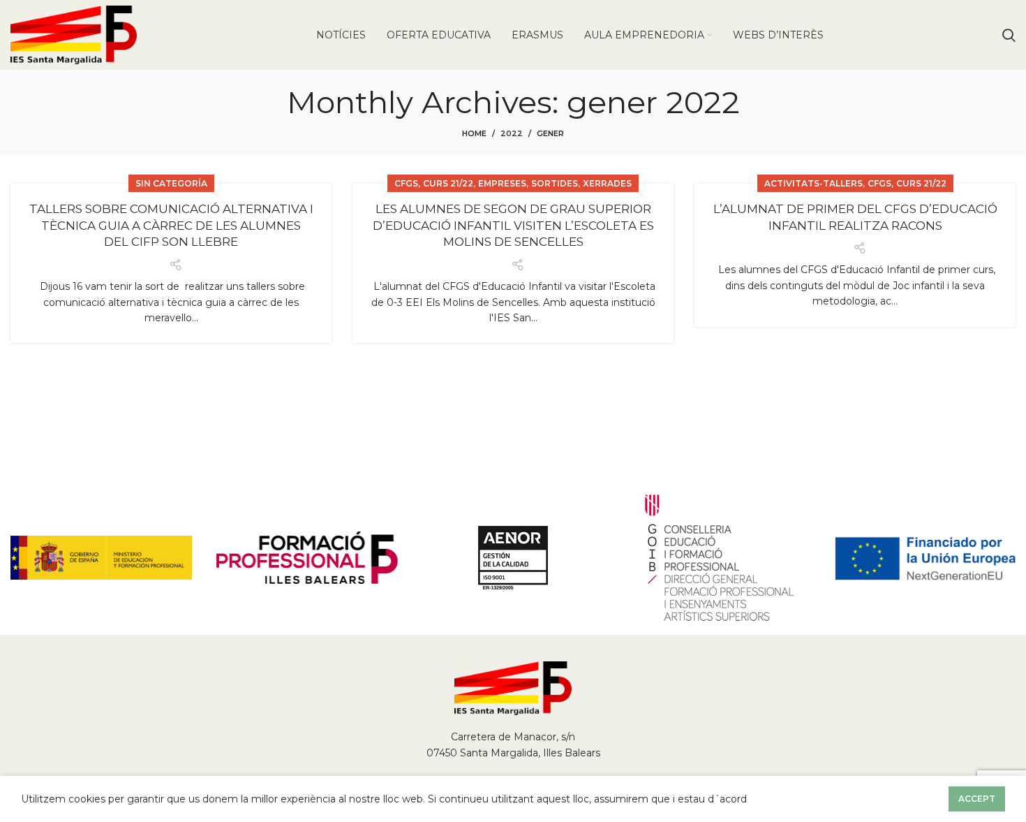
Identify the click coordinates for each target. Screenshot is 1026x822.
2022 (511, 133)
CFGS (406, 183)
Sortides (554, 183)
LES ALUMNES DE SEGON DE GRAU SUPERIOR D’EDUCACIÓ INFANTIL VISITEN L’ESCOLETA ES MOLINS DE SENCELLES (513, 225)
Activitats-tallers (813, 183)
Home (474, 133)
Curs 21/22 (448, 183)
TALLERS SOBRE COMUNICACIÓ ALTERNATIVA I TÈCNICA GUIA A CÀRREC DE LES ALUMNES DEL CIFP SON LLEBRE (171, 225)
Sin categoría (171, 183)
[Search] (1009, 35)
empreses (502, 183)
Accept (976, 798)
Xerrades (607, 183)
